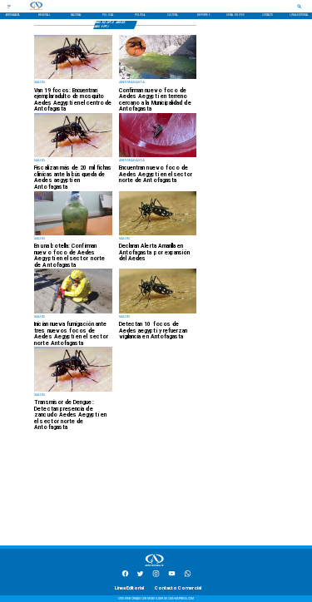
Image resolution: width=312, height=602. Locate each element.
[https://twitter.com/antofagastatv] (140, 576)
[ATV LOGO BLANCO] (154, 567)
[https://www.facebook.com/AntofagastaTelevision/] (125, 576)
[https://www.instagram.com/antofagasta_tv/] (156, 576)
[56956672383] (187, 576)
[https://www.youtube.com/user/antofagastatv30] (172, 576)
